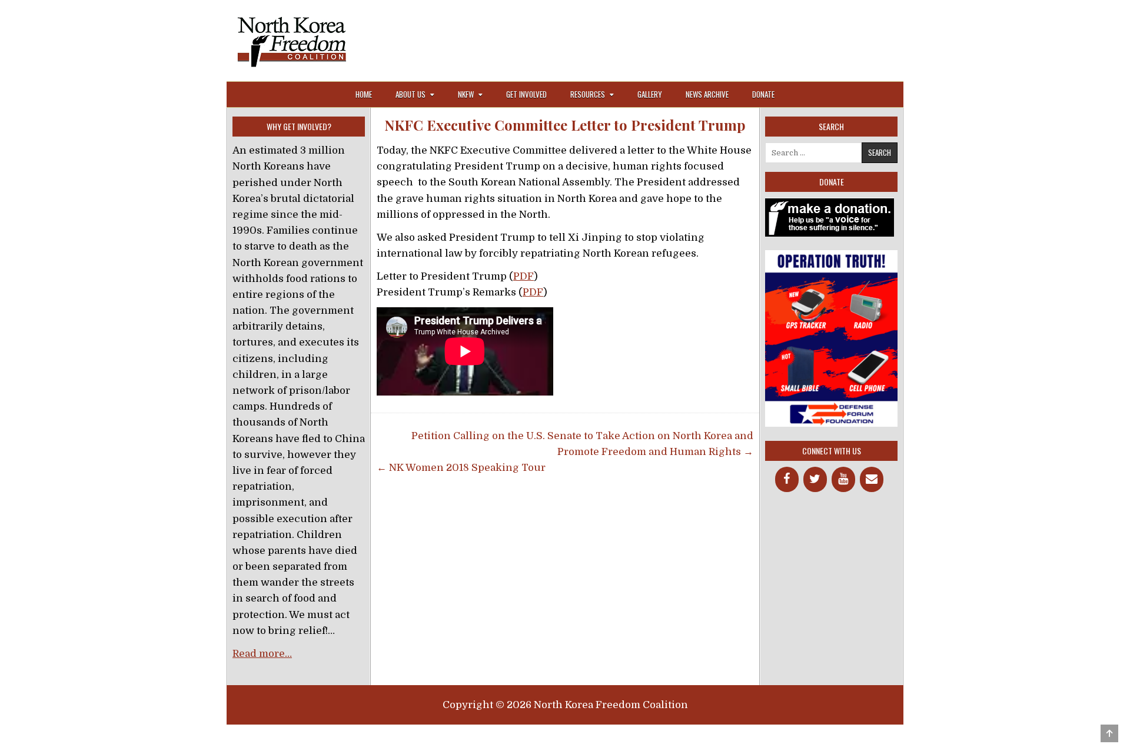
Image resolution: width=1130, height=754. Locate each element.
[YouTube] (843, 479)
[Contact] (871, 479)
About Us (411, 94)
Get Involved (526, 94)
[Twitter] (815, 479)
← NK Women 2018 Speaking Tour (461, 467)
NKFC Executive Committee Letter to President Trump (565, 125)
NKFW (466, 94)
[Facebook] (787, 479)
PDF (523, 276)
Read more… (262, 653)
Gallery (649, 94)
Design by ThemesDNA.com (565, 737)
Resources (587, 94)
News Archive (707, 94)
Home (363, 94)
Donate (763, 94)
